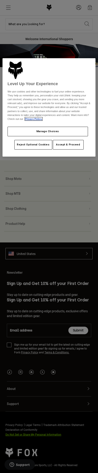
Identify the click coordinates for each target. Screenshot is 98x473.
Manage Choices (47, 131)
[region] (49, 107)
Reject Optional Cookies (33, 144)
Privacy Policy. (33, 119)
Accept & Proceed (68, 144)
